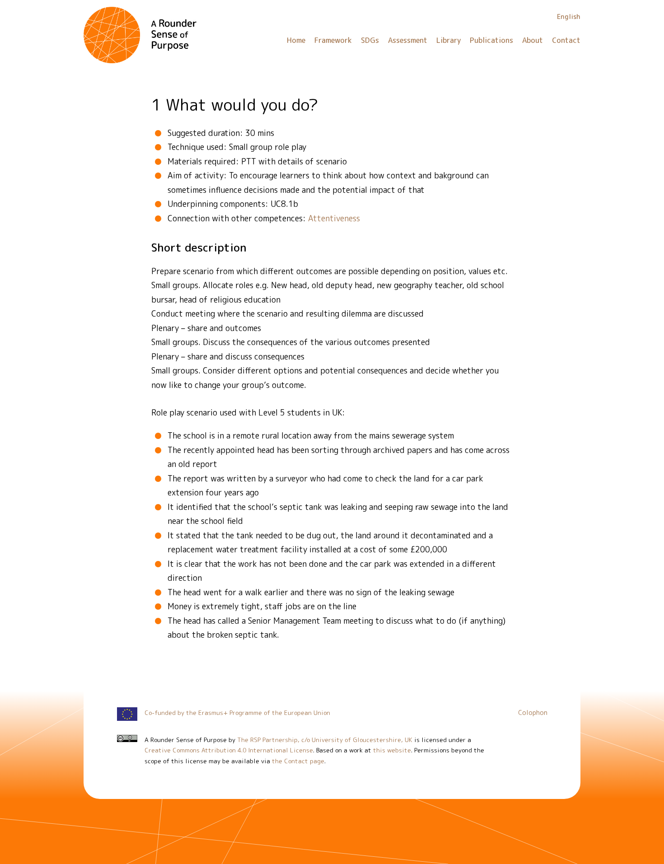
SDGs (370, 40)
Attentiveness (334, 218)
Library (448, 40)
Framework (333, 40)
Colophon (532, 712)
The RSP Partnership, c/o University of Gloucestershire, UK (324, 739)
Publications (491, 40)
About (532, 40)
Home (296, 40)
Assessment (407, 40)
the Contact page (298, 761)
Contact (566, 40)
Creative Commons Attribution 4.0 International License (229, 750)
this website (392, 750)
